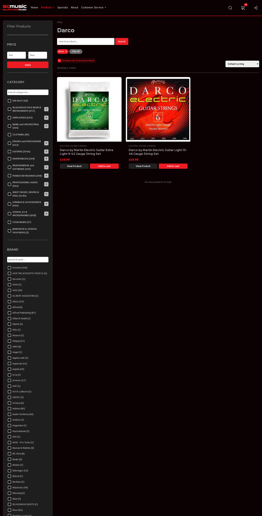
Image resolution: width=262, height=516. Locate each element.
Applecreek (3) (20, 357)
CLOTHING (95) (20, 134)
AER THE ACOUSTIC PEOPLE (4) (29, 273)
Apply (28, 65)
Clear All (75, 51)
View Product (74, 166)
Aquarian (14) (19, 363)
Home (34, 7)
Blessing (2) (18, 493)
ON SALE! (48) (20, 100)
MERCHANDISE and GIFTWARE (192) (23, 167)
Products (46, 7)
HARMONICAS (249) (23, 158)
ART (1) (16, 386)
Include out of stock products (78, 60)
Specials (62, 7)
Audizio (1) (18, 419)
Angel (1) (17, 352)
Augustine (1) (19, 425)
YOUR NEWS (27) (21, 222)
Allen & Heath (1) (21, 318)
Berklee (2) (18, 481)
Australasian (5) (20, 431)
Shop (59, 22)
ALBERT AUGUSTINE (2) (25, 296)
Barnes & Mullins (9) (23, 448)
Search (121, 41)
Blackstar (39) (20, 487)
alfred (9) (17, 307)
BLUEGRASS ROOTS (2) (25, 504)
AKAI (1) (17, 284)
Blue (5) (16, 498)
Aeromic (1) (18, 279)
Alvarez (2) (18, 335)
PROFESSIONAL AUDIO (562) (25, 184)
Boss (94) (17, 510)
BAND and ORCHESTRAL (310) (25, 126)
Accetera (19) (19, 267)
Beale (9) (17, 459)
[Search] (230, 7)
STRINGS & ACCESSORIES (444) (26, 204)
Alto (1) (16, 329)
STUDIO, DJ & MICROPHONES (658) (24, 213)
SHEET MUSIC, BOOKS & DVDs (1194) (25, 194)
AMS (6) (16, 346)
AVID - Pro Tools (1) (23, 442)
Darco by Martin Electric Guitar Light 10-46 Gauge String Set (158, 152)
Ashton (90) (18, 408)
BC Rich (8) (18, 453)
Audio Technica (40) (23, 414)
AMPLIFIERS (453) (22, 117)
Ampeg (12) (18, 341)
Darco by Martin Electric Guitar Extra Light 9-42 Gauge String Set (86, 152)
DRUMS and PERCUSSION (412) (26, 143)
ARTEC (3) (18, 397)
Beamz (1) (17, 465)
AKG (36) (17, 290)
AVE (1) (16, 436)
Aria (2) (16, 374)
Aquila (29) (18, 369)
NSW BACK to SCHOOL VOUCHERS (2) (24, 230)
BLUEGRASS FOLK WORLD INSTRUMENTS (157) (26, 109)
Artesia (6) (18, 403)
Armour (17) (19, 380)
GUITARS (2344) (21, 151)
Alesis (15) (18, 301)
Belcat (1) (17, 476)
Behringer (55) (20, 470)
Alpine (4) (17, 324)
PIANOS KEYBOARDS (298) (27, 175)
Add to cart (104, 166)
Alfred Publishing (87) (24, 312)
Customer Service (92, 7)
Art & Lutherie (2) (21, 391)
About (74, 7)
